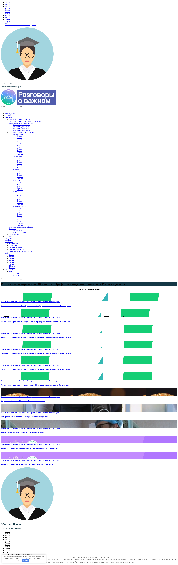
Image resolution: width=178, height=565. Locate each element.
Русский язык (18, 134)
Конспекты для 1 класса (21, 125)
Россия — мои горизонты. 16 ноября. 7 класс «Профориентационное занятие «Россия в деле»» (36, 369)
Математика (17, 156)
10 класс (8, 19)
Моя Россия (9, 242)
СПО (7, 23)
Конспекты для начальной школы (21, 123)
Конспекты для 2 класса (21, 127)
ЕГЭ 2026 (8, 236)
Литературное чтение (16, 249)
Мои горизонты (10, 114)
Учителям (12, 229)
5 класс (7, 10)
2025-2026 (16, 275)
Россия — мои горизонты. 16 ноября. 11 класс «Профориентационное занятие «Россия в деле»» (36, 306)
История (16, 192)
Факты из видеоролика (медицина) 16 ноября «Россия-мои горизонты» (27, 464)
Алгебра (16, 169)
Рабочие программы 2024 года (19, 119)
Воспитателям (14, 234)
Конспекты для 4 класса (21, 130)
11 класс (8, 21)
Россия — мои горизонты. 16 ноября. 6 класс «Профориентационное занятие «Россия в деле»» (36, 385)
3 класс (7, 6)
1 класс (7, 2)
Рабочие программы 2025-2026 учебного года (25, 121)
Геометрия (16, 180)
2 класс (7, 4)
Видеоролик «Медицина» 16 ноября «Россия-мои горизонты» (23, 432)
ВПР (6, 253)
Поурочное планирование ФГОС (20, 251)
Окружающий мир (15, 247)
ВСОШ (11, 271)
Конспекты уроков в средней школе (21, 132)
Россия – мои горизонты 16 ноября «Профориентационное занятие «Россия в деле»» (30, 302)
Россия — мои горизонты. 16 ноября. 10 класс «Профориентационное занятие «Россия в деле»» (36, 322)
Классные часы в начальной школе (21, 227)
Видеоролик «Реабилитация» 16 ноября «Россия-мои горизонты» (25, 417)
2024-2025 (16, 273)
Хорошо (25, 560)
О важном (8, 115)
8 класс (7, 15)
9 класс (7, 17)
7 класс (7, 14)
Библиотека (9, 117)
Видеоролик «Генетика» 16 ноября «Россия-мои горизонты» (23, 401)
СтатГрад (8, 240)
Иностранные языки (20, 232)
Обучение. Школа (7, 83)
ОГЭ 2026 (8, 238)
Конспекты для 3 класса (21, 128)
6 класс (7, 12)
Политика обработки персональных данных (20, 25)
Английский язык (19, 206)
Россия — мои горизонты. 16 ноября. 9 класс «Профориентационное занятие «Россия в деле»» (36, 337)
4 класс (7, 8)
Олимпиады (9, 270)
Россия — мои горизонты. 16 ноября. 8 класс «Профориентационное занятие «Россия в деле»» (36, 353)
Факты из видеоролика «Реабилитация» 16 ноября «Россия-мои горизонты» (29, 448)
